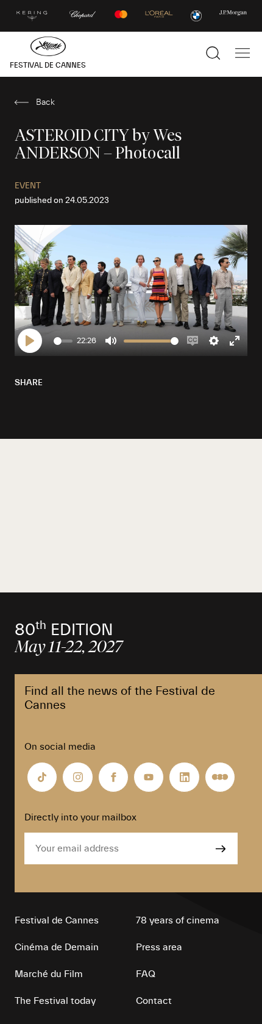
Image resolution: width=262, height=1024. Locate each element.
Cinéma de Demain (57, 947)
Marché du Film (49, 974)
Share (29, 383)
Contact (154, 1000)
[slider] (63, 341)
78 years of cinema (177, 920)
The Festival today (55, 1000)
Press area (159, 947)
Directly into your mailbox (80, 817)
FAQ (145, 974)
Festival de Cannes (57, 920)
